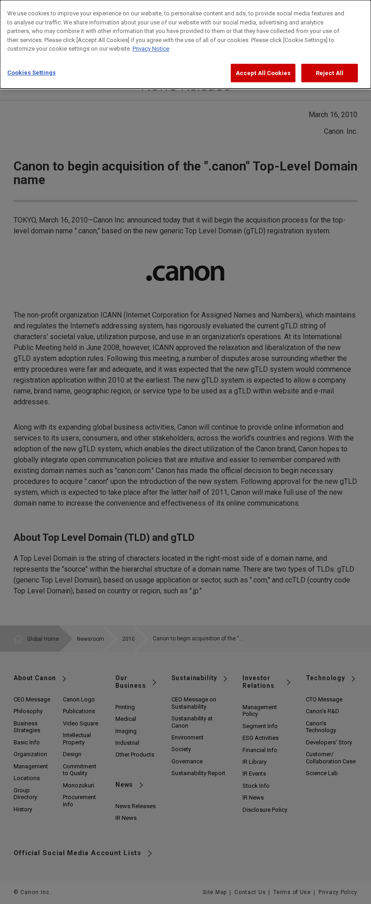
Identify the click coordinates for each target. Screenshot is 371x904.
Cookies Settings (31, 72)
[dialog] (185, 44)
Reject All (329, 73)
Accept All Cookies (263, 73)
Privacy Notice (151, 48)
